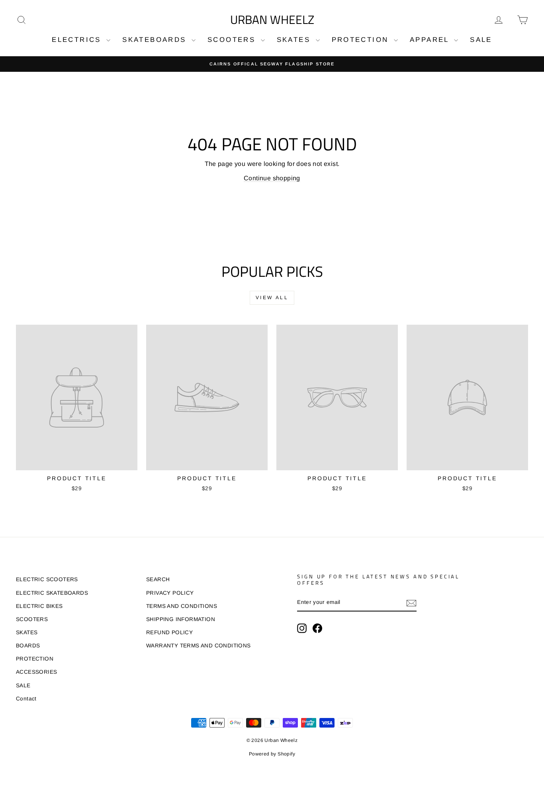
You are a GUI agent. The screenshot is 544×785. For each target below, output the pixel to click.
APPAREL (431, 39)
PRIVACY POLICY (170, 593)
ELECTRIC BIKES (39, 606)
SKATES (295, 39)
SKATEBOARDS (156, 39)
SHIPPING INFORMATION (180, 619)
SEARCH (158, 579)
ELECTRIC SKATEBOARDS (52, 593)
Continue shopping (272, 178)
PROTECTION (362, 39)
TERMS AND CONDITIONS (181, 606)
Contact (26, 699)
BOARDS (28, 646)
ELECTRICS (78, 39)
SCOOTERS (233, 39)
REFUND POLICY (169, 632)
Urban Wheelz (272, 19)
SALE (481, 39)
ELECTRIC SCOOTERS (47, 579)
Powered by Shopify (272, 754)
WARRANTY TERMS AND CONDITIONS (198, 646)
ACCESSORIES (36, 672)
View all (272, 297)
